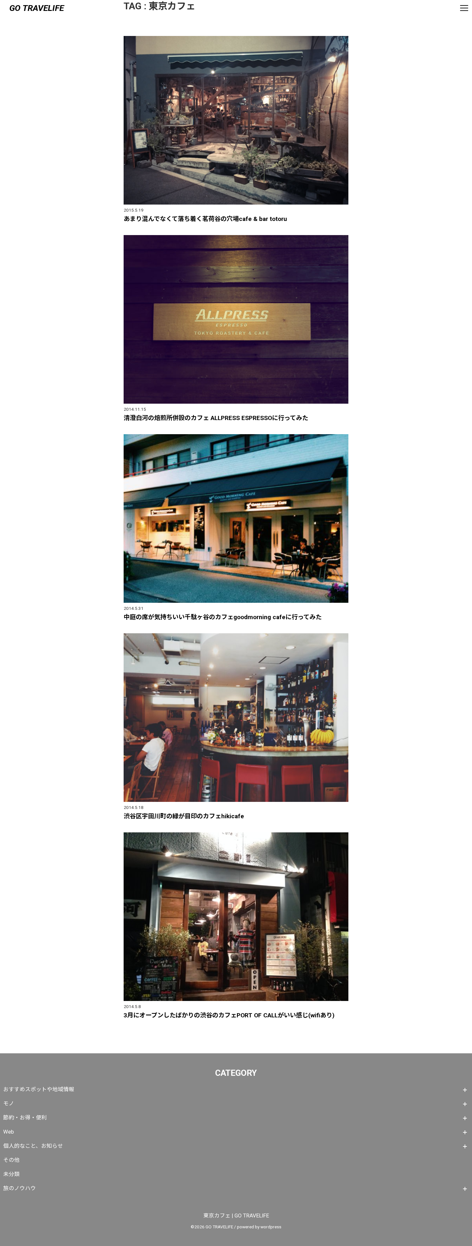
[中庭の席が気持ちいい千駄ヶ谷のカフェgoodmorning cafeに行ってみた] (236, 437)
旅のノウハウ (19, 1188)
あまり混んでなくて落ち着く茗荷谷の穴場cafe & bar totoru (205, 219)
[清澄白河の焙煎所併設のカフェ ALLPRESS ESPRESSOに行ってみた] (236, 237)
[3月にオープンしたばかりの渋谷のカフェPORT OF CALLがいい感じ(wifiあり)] (236, 835)
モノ (8, 1103)
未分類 (11, 1174)
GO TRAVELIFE (36, 8)
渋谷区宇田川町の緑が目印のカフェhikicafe (184, 816)
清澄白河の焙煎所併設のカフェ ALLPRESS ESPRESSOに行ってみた (216, 418)
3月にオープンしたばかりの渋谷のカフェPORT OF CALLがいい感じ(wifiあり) (229, 1015)
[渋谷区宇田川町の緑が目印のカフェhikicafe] (236, 636)
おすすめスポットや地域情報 (38, 1089)
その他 (11, 1160)
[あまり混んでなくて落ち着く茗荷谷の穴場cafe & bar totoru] (236, 38)
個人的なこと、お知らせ (33, 1146)
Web (8, 1131)
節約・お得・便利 (25, 1117)
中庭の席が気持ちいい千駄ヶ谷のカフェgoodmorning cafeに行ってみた (223, 617)
